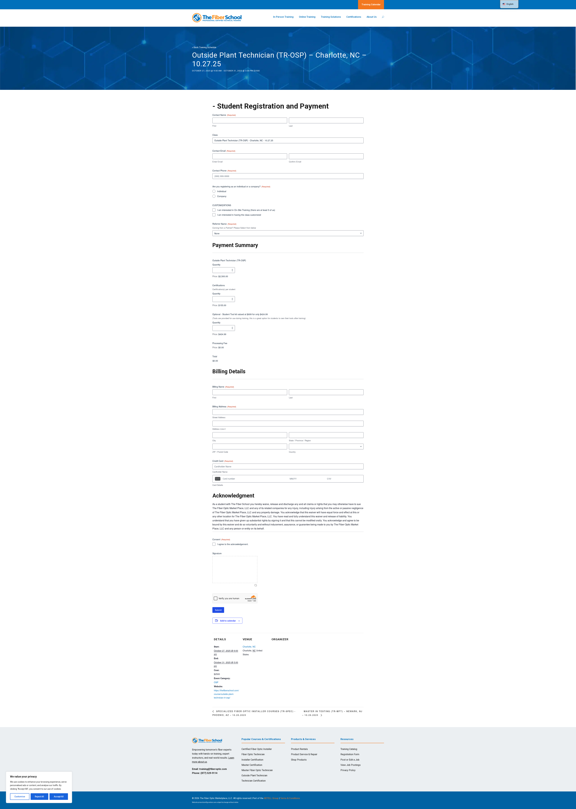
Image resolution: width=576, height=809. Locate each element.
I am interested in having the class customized (239, 214)
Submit (218, 609)
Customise (19, 796)
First (214, 125)
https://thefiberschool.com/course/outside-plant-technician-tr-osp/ (226, 694)
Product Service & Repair (304, 754)
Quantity (216, 264)
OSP (216, 682)
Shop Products (299, 759)
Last (291, 125)
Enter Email (217, 161)
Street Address (218, 417)
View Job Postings (350, 765)
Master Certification (252, 765)
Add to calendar (228, 621)
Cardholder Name (219, 471)
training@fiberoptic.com (213, 769)
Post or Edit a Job (349, 759)
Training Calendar (371, 4)
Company (221, 196)
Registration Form (349, 754)
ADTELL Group (271, 798)
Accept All (59, 796)
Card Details (217, 485)
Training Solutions (331, 16)
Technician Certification (254, 780)
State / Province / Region (300, 440)
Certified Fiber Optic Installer (257, 749)
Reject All (39, 796)
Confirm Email (295, 161)
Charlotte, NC (249, 646)
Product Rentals (299, 749)
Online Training (307, 16)
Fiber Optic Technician (253, 754)
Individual (221, 191)
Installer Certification (252, 759)
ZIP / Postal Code (220, 452)
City (214, 440)
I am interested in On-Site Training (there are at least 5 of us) (246, 209)
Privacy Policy (348, 770)
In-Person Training (283, 16)
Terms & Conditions (290, 798)
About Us (372, 16)
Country (292, 452)
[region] (39, 787)
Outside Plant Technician (254, 775)
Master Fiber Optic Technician (257, 770)
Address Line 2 (218, 429)
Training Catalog (348, 749)
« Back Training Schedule (204, 47)
